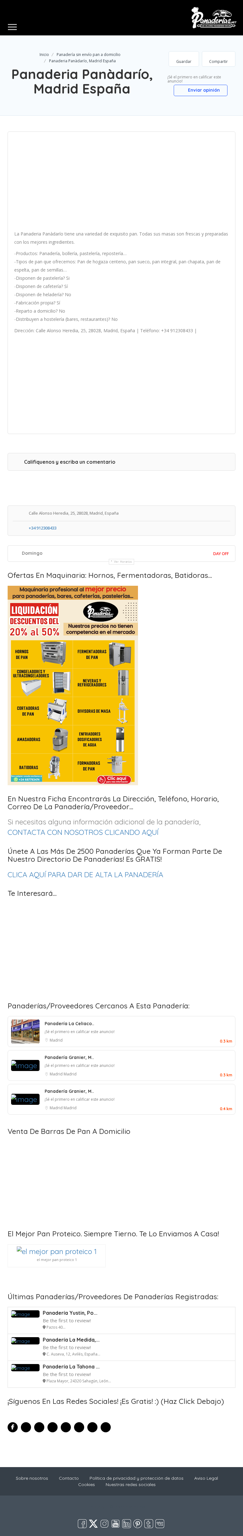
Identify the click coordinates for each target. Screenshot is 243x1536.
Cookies (86, 1484)
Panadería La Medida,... (71, 1340)
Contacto (69, 1478)
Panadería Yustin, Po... (70, 1313)
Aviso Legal (206, 1478)
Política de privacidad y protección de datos (137, 1478)
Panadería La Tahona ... (71, 1366)
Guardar (183, 61)
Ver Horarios (123, 561)
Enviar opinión (203, 90)
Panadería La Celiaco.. (69, 1023)
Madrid (56, 1040)
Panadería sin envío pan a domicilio (89, 54)
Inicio (44, 54)
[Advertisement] (121, 183)
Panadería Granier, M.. (69, 1057)
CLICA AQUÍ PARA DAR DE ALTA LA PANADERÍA (85, 874)
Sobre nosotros (32, 1478)
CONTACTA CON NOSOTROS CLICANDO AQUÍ (83, 832)
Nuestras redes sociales (131, 1484)
